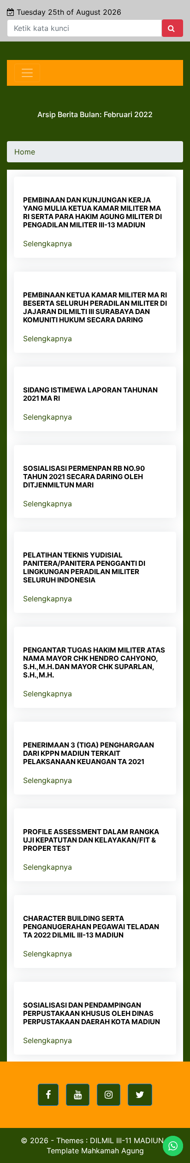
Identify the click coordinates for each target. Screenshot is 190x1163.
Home (24, 151)
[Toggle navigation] (27, 73)
